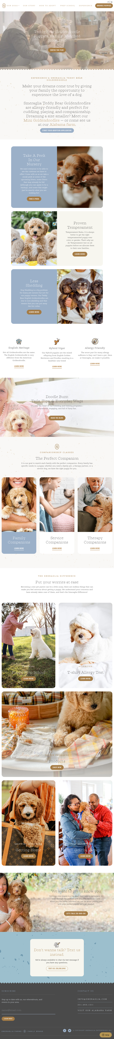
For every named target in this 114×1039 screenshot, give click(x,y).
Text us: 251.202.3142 (57, 968)
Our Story (29, 6)
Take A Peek (34, 199)
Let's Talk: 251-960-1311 (76, 913)
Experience (85, 6)
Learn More (80, 254)
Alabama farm (62, 124)
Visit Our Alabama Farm (95, 1010)
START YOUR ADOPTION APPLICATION (57, 130)
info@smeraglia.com (92, 999)
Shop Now (57, 767)
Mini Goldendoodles (41, 120)
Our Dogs (12, 6)
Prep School (67, 6)
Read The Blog (57, 418)
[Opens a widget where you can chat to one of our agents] (106, 1035)
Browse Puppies (104, 5)
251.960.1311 (86, 1005)
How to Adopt (47, 6)
